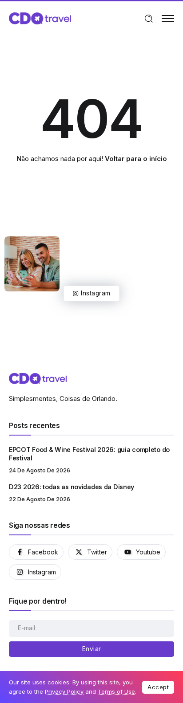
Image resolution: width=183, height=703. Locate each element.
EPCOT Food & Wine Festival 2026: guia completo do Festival (89, 454)
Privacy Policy (64, 691)
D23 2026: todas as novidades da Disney (71, 487)
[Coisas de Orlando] (40, 18)
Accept (158, 687)
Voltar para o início (136, 158)
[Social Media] (36, 552)
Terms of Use (116, 691)
